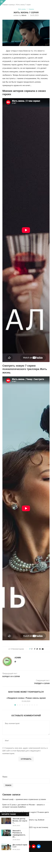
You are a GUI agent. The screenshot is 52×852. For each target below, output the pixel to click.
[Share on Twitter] (37, 649)
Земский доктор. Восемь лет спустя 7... (20, 821)
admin (24, 15)
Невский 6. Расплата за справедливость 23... (19, 834)
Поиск (4, 777)
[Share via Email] (43, 649)
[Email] (39, 846)
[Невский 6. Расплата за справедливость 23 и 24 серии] (6, 833)
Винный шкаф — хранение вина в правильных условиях (24, 799)
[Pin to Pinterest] (40, 649)
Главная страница (8, 5)
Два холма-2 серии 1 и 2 (20, 846)
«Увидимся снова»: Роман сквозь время (26, 698)
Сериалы (31, 9)
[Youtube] (34, 846)
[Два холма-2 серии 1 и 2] (6, 847)
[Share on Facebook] (34, 649)
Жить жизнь (22, 9)
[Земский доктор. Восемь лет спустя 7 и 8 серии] (6, 821)
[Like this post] (32, 649)
